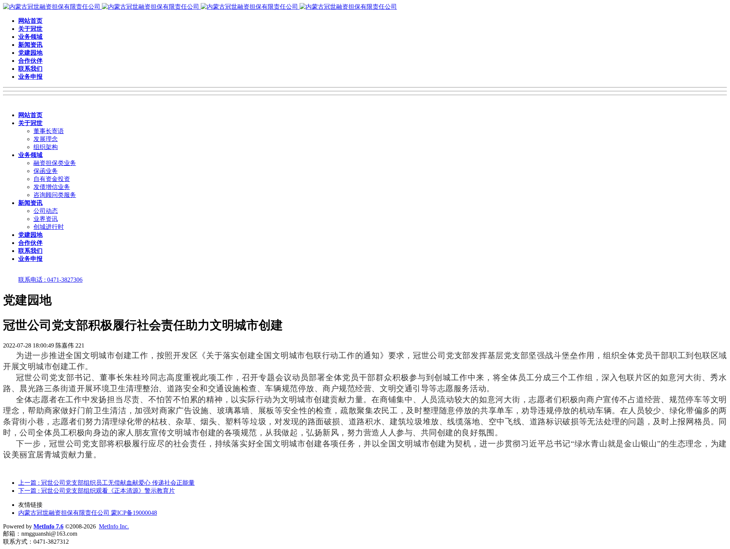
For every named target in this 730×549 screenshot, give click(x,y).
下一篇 (96, 490)
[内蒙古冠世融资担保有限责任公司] (200, 6)
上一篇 (106, 482)
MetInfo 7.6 (48, 526)
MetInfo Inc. (114, 526)
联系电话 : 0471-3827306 (50, 279)
